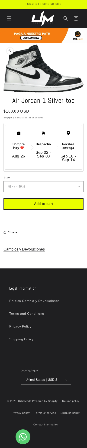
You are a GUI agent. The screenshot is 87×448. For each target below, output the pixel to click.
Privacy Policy (20, 326)
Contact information (45, 424)
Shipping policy (70, 412)
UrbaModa (25, 401)
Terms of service (45, 412)
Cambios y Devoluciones (24, 249)
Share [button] (13, 232)
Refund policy (71, 401)
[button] (9, 18)
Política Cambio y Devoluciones (34, 301)
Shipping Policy (21, 339)
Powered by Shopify (45, 401)
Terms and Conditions (26, 313)
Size (6, 177)
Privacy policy (21, 412)
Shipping (8, 117)
